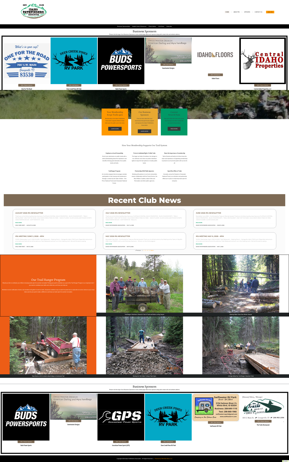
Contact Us (258, 12)
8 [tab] (149, 452)
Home (227, 12)
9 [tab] (150, 452)
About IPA (237, 12)
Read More (18, 222)
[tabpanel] (26, 65)
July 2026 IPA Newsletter (118, 213)
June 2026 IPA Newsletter (208, 213)
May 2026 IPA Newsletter (118, 236)
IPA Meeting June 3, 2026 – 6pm (29, 236)
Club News (161, 26)
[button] (6, 65)
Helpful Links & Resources (139, 26)
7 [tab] (147, 452)
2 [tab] (140, 452)
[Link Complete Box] (26, 65)
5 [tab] (144, 452)
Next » (152, 250)
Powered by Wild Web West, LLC (163, 458)
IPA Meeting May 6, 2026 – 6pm (210, 236)
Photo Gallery (152, 26)
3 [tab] (141, 452)
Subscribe (169, 26)
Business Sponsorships (123, 26)
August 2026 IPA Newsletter (29, 213)
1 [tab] (138, 452)
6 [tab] (146, 452)
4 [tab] (143, 452)
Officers (247, 12)
